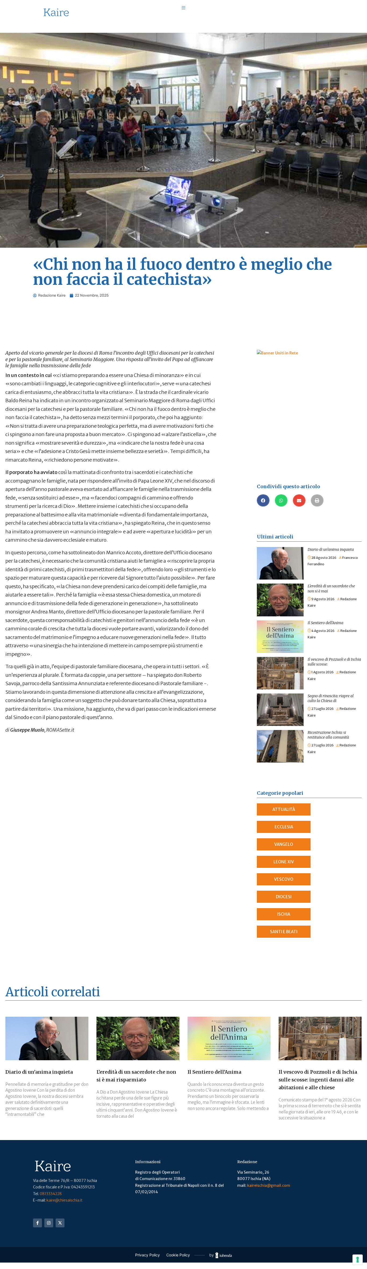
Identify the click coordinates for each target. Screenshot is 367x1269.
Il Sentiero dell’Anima (325, 622)
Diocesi (284, 896)
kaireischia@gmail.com (268, 1185)
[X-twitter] (60, 1222)
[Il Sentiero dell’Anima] (280, 623)
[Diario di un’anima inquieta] (280, 550)
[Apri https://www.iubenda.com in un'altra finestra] (223, 1255)
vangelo (283, 844)
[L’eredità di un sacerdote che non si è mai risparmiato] (280, 586)
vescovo (283, 879)
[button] (263, 500)
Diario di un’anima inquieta (331, 549)
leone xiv (284, 861)
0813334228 (51, 1193)
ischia (283, 914)
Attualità (283, 809)
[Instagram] (48, 1222)
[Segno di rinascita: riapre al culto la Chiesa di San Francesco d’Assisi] (280, 696)
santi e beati (283, 931)
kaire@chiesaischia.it (64, 1200)
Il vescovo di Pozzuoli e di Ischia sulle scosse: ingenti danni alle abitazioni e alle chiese (318, 1080)
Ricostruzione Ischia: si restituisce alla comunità (328, 735)
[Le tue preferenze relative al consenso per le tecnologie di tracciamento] (357, 1259)
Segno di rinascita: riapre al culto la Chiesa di (331, 698)
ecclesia (284, 826)
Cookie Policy (178, 1255)
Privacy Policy (147, 1255)
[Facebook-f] (37, 1222)
